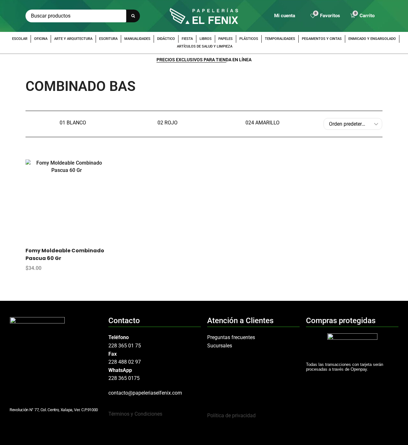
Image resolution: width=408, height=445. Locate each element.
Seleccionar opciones (73, 203)
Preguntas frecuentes (231, 337)
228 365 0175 (124, 378)
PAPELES (225, 39)
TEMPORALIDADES (280, 39)
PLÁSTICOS (248, 39)
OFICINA (40, 39)
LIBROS (206, 39)
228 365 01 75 (124, 346)
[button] (325, 16)
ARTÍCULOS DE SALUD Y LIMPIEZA (204, 46)
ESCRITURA (108, 39)
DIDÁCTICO (166, 39)
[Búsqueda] (133, 16)
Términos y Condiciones (135, 414)
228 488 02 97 (124, 362)
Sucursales (219, 346)
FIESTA (187, 39)
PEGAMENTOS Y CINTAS (322, 39)
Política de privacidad (231, 415)
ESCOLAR (19, 39)
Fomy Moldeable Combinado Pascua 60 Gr (65, 254)
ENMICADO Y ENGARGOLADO (372, 39)
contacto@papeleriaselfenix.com (145, 393)
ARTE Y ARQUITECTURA (73, 39)
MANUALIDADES (137, 39)
